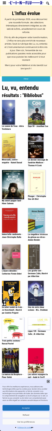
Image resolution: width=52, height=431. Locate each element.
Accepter (26, 408)
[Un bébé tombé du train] (11, 293)
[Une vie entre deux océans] (36, 293)
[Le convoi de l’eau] (8, 112)
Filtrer (26, 79)
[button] (48, 381)
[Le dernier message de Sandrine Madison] (36, 145)
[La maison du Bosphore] (10, 360)
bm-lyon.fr (26, 68)
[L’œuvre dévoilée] (11, 256)
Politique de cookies (25, 427)
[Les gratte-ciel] (34, 256)
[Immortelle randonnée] (10, 220)
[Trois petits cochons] (13, 328)
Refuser (26, 415)
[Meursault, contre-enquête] (8, 145)
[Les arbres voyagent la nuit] (36, 360)
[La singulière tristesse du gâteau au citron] (36, 220)
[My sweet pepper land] (13, 184)
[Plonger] (36, 182)
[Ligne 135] (39, 323)
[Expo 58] (36, 112)
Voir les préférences (26, 422)
